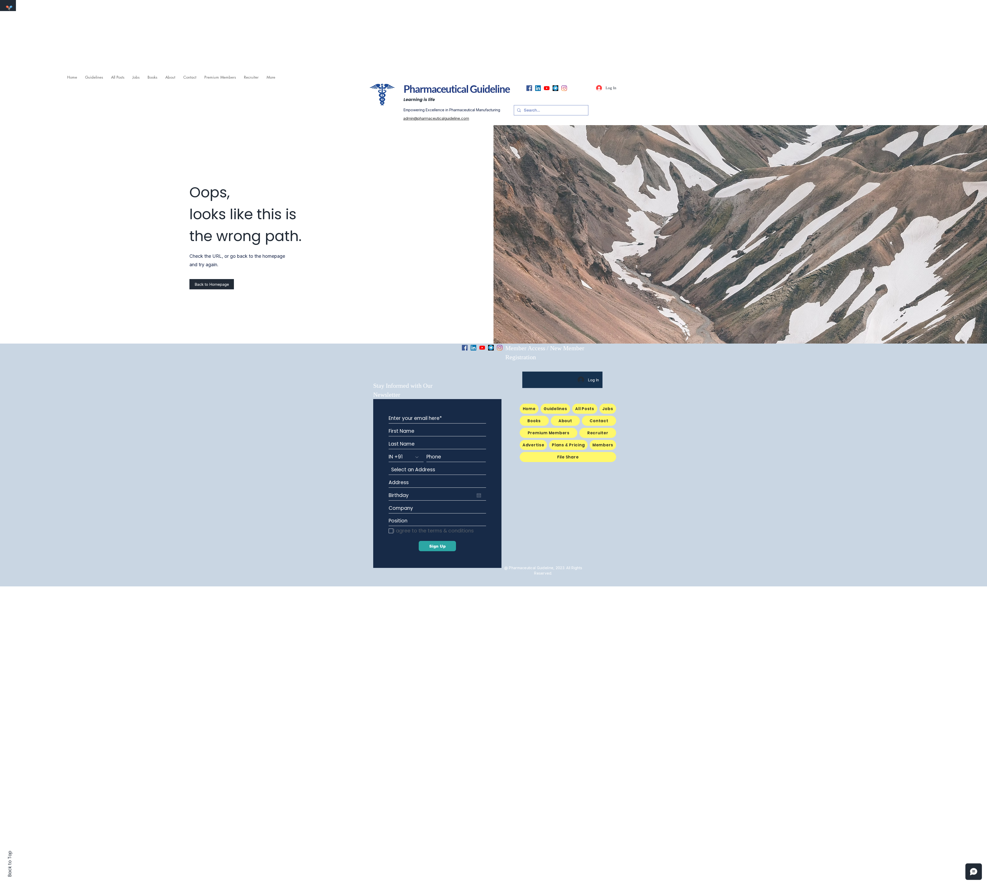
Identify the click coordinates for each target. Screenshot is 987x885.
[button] (135, 77)
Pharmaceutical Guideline (457, 89)
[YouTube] (547, 88)
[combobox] (437, 470)
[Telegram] (555, 88)
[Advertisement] (154, 36)
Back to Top (10, 864)
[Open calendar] (479, 495)
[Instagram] (564, 88)
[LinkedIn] (538, 88)
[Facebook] (529, 88)
